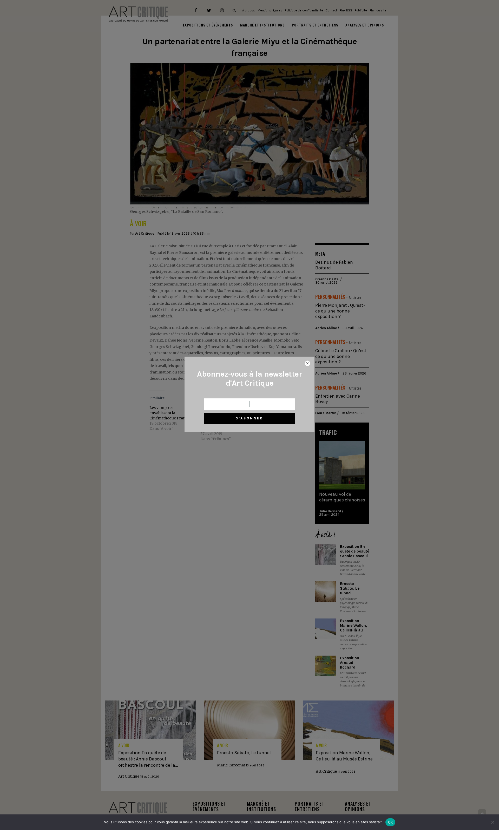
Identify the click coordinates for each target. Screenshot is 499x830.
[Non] (492, 822)
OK (390, 822)
